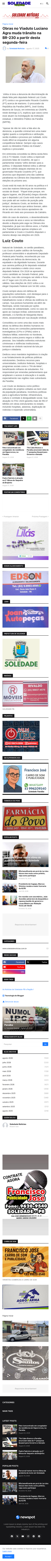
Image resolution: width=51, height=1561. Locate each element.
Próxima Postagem (39, 516)
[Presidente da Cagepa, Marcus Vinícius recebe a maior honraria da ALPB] (9, 887)
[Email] (34, 418)
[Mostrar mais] (40, 418)
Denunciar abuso (12, 1002)
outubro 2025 (25, 1102)
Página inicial (7, 24)
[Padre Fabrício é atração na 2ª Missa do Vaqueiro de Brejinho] (13, 469)
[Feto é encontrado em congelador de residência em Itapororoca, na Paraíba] (13, 438)
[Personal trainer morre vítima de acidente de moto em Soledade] (9, 1474)
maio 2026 (25, 1071)
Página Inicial (7, 1316)
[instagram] (28, 1536)
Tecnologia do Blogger (14, 995)
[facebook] (12, 1536)
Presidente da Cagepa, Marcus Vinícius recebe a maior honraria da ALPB (32, 886)
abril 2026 (25, 1076)
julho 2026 (25, 1062)
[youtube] (23, 1536)
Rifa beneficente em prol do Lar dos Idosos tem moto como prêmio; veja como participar (33, 873)
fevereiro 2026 (25, 1084)
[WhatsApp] (29, 418)
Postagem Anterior (11, 516)
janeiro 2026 (25, 1089)
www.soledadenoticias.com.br (25, 948)
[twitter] (17, 1536)
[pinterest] (34, 1536)
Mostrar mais (14, 1126)
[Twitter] (23, 418)
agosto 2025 (25, 1111)
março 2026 (25, 1080)
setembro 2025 (25, 1106)
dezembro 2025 (25, 1093)
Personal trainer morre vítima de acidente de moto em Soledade (32, 1472)
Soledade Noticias (18, 1124)
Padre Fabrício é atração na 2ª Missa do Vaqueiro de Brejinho (12, 480)
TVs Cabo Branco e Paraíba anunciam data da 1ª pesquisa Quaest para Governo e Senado (38, 451)
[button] (3, 4)
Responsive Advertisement (25, 925)
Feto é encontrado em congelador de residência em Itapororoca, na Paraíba (13, 451)
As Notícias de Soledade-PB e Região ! (18, 989)
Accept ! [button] (8, 1556)
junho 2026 (25, 1067)
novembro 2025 (25, 1098)
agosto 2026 (25, 1058)
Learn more (7, 1551)
